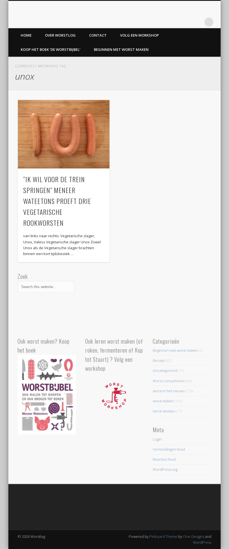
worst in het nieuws (169, 390)
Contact (98, 35)
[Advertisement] (182, 300)
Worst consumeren (169, 380)
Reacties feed (164, 459)
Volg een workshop (139, 35)
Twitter (197, 22)
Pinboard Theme (163, 536)
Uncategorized (165, 370)
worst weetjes (164, 410)
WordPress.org (165, 469)
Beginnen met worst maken (121, 49)
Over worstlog (60, 35)
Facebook (186, 22)
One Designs (193, 536)
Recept (159, 360)
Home (26, 35)
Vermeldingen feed (169, 449)
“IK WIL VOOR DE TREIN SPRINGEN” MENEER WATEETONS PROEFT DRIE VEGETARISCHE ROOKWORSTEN (57, 201)
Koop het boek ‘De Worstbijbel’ (50, 49)
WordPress (202, 542)
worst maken (163, 400)
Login (157, 439)
